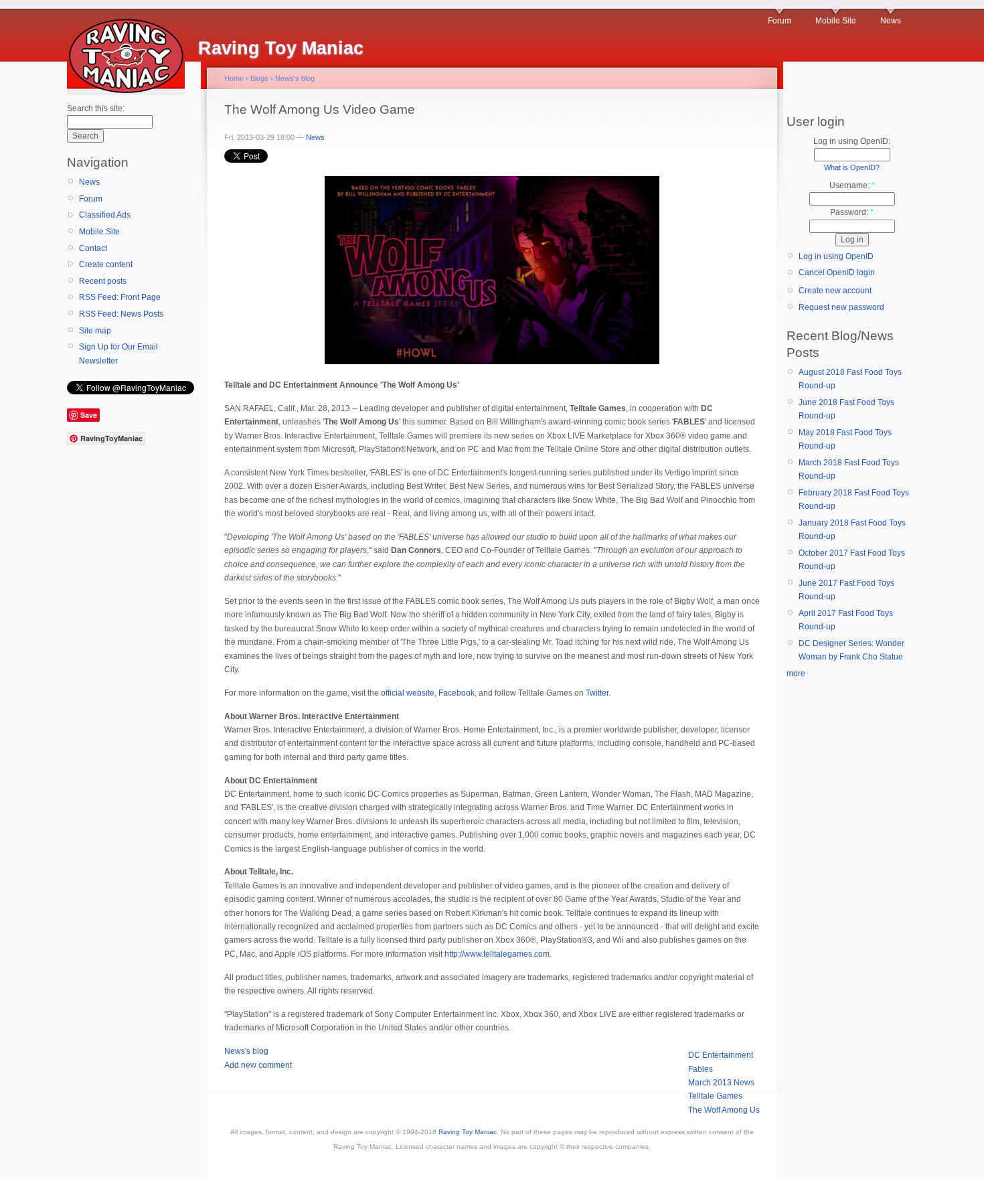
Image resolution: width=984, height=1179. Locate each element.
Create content (106, 264)
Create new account (835, 290)
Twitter (597, 693)
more (796, 673)
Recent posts (103, 281)
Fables (700, 1069)
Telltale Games (715, 1096)
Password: (852, 212)
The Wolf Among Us (724, 1110)
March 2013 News (721, 1082)
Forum (779, 20)
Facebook (456, 693)
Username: (852, 185)
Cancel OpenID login (837, 272)
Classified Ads (105, 215)
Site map (95, 330)
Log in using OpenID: (851, 141)
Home (234, 78)
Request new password (841, 307)
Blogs (259, 78)
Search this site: (96, 108)
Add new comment (258, 1065)
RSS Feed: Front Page (120, 297)
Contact (93, 248)
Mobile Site (835, 20)
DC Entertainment (720, 1055)
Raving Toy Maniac (467, 1131)
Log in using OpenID (836, 256)
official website (407, 693)
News (890, 20)
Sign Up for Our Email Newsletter (118, 353)
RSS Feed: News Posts (121, 314)
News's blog (295, 78)
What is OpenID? (852, 167)
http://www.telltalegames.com (497, 954)
